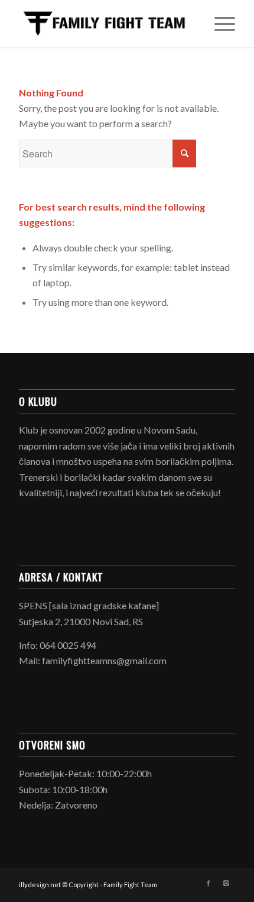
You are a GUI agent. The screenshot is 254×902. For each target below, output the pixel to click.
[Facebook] (208, 883)
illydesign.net (40, 884)
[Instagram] (226, 883)
